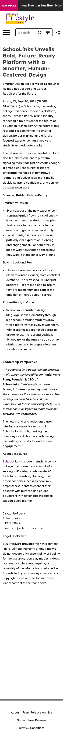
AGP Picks (9, 5)
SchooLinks (10, 461)
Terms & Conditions (31, 728)
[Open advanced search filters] (48, 33)
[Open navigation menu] (6, 32)
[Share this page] (57, 32)
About (15, 712)
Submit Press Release (31, 720)
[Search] (40, 33)
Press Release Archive (37, 712)
